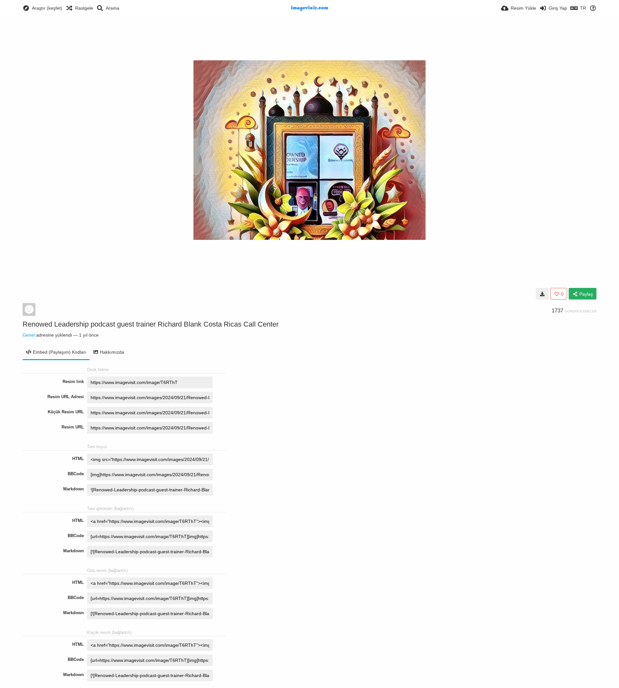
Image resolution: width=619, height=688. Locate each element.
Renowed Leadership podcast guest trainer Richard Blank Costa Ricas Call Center (151, 324)
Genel (29, 335)
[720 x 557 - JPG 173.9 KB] (542, 294)
